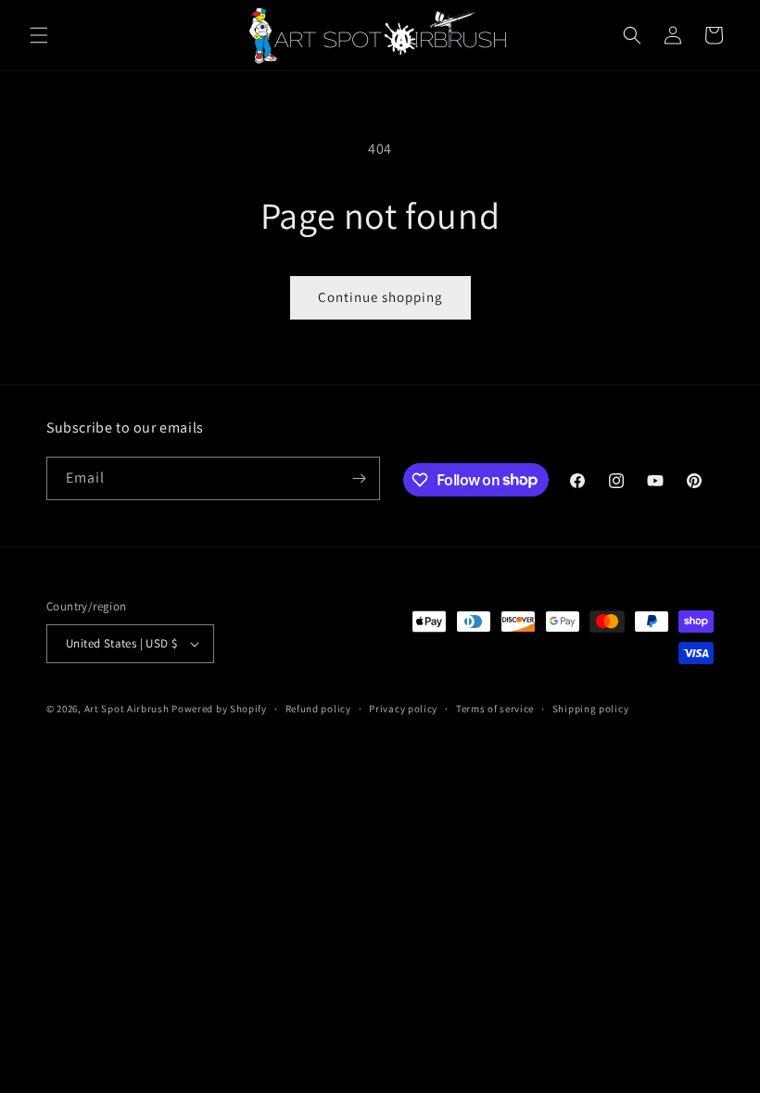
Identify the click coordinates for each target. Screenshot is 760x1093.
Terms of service (495, 708)
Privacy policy (403, 708)
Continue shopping (380, 297)
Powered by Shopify (219, 708)
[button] (39, 35)
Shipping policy (590, 708)
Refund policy (318, 708)
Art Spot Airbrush (127, 708)
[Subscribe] (358, 478)
